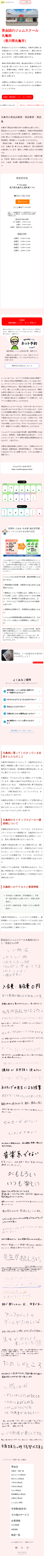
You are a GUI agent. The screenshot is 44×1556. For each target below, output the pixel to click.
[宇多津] (38, 488)
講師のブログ (29, 1542)
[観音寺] (10, 497)
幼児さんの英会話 (17, 1479)
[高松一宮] (22, 488)
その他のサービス (20, 1514)
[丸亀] (5, 497)
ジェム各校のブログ (17, 1542)
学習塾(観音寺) (18, 1508)
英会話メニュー (22, 506)
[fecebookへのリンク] (16, 1547)
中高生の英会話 (16, 1486)
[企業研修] (39, 512)
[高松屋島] (5, 488)
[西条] (27, 497)
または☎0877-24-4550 (22, 207)
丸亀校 (23, 1460)
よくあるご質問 (16, 1502)
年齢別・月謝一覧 (17, 1471)
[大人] (26, 512)
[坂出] (33, 488)
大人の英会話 (16, 1490)
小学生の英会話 (16, 1482)
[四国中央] (16, 497)
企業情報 (15, 1520)
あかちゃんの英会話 (18, 1475)
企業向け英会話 (16, 1498)
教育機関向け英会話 (18, 1494)
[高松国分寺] (27, 488)
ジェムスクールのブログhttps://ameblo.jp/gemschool (22, 468)
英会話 (14, 1466)
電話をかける (22, 201)
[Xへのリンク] (22, 1547)
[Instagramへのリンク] (27, 1547)
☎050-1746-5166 (22, 195)
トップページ (7, 1460)
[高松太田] (16, 488)
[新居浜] (22, 497)
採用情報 (14, 1529)
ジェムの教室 (22, 482)
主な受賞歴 (15, 1525)
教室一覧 (16, 1460)
